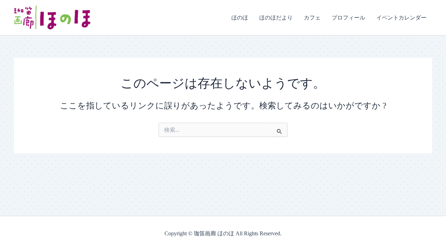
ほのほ (239, 18)
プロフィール (348, 18)
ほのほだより (276, 18)
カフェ (312, 18)
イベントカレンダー (401, 18)
